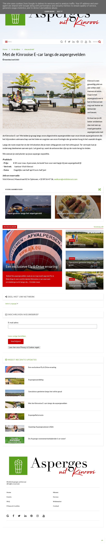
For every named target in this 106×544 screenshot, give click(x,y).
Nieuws (55, 492)
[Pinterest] (78, 41)
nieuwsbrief (29, 49)
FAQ (8, 501)
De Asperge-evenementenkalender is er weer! (47, 439)
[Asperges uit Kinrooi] (53, 27)
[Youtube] (86, 41)
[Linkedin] (73, 41)
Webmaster (57, 501)
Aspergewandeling (35, 380)
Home (5, 49)
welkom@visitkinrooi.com (65, 179)
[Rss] (90, 41)
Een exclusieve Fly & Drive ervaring (42, 367)
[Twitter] (69, 41)
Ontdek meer (34, 282)
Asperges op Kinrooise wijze (70, 213)
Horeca (55, 497)
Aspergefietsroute (35, 415)
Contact (56, 506)
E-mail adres (13, 323)
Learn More (49, 11)
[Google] (61, 41)
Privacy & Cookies (13, 506)
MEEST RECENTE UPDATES (22, 359)
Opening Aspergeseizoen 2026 (40, 427)
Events (9, 497)
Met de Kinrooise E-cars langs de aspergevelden (47, 403)
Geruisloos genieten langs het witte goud (45, 391)
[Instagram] (82, 41)
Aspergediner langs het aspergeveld (24, 213)
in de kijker (16, 49)
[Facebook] (65, 41)
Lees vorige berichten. (17, 336)
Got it (60, 11)
